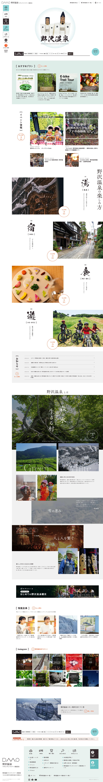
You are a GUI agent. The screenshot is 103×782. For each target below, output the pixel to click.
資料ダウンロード (49, 767)
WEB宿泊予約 (67, 757)
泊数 (44, 53)
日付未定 (41, 53)
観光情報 (46, 757)
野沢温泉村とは (34, 767)
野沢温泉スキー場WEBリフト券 (61, 775)
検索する (70, 53)
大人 (56, 53)
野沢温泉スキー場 (87, 2)
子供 (62, 53)
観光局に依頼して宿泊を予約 (72, 760)
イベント (32, 765)
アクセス (32, 770)
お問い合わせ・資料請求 (70, 763)
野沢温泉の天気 (73, 2)
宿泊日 (25, 53)
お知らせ (46, 760)
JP (97, 2)
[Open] (24, 662)
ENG (100, 2)
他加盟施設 (33, 762)
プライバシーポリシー (93, 779)
